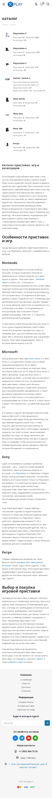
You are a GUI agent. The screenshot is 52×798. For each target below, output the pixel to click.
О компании (26, 679)
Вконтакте (15, 738)
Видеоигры (32, 37)
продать (21, 658)
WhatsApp (35, 738)
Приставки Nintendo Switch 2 (25, 85)
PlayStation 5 (22, 473)
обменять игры (15, 662)
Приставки (19, 37)
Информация (26, 697)
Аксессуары (19, 40)
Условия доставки (26, 705)
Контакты (26, 687)
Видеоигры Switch (22, 88)
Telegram (22, 738)
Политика (26, 691)
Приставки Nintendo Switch (25, 82)
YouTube (28, 738)
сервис (39, 658)
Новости (26, 683)
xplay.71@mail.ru (28, 757)
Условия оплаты (26, 702)
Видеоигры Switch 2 (22, 90)
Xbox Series (34, 358)
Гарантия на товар (26, 709)
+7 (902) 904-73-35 (28, 751)
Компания (26, 674)
